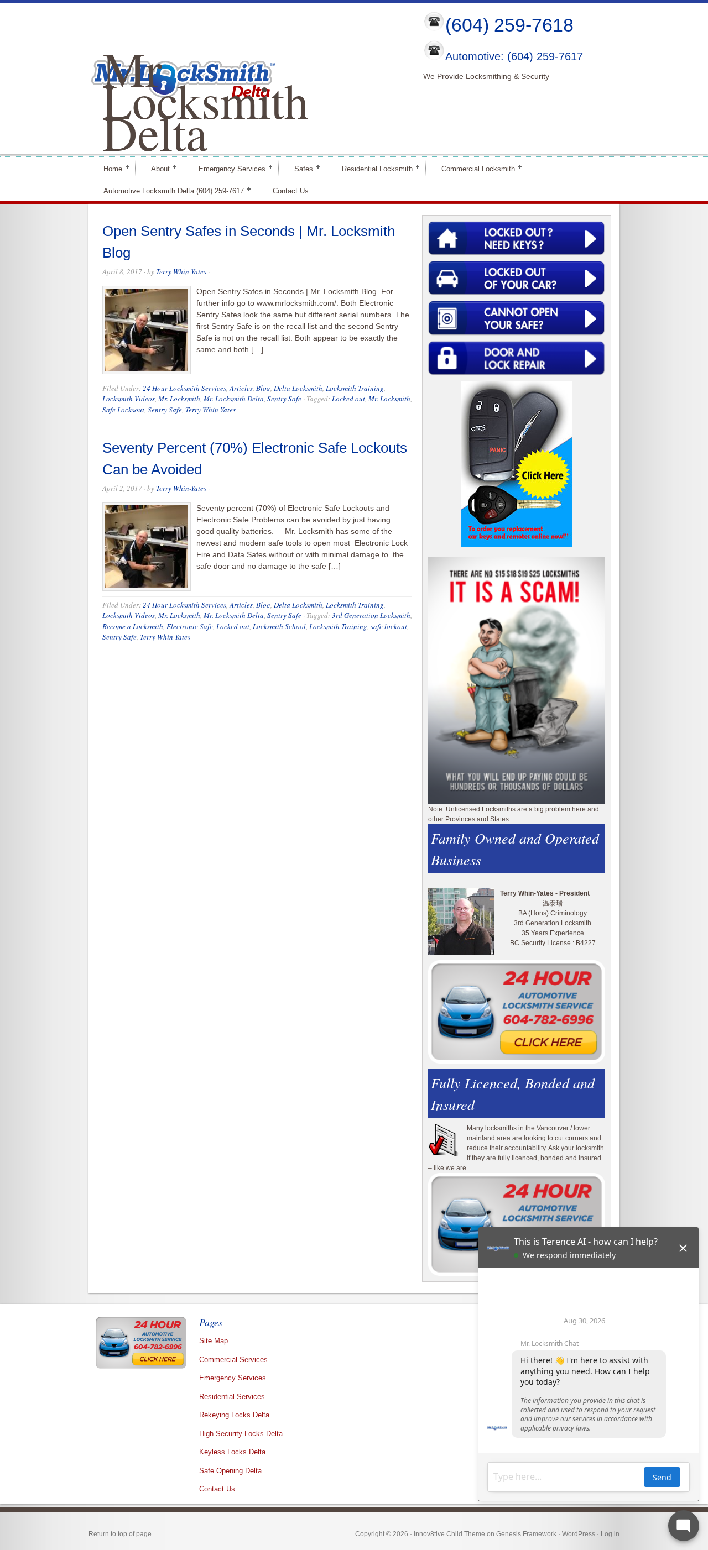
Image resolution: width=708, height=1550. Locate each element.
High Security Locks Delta (241, 1433)
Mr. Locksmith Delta (234, 399)
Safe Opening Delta (230, 1471)
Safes (299, 168)
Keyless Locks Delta (232, 1452)
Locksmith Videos (128, 399)
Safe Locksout (123, 410)
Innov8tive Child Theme (449, 1534)
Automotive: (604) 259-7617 (514, 57)
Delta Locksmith (298, 388)
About (156, 168)
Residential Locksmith (372, 168)
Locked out (348, 399)
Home (108, 168)
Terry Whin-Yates (181, 271)
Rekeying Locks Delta (234, 1415)
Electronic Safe (189, 626)
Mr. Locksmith (179, 399)
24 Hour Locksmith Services (184, 388)
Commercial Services (233, 1359)
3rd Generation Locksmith (371, 615)
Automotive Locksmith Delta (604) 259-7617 (169, 190)
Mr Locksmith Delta (205, 100)
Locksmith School (279, 626)
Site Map (213, 1341)
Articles (241, 388)
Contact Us (291, 191)
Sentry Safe (284, 399)
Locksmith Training (355, 388)
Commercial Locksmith (473, 168)
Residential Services (232, 1396)
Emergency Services (227, 168)
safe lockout (389, 626)
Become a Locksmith (132, 626)
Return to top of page (120, 1534)
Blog (263, 388)
